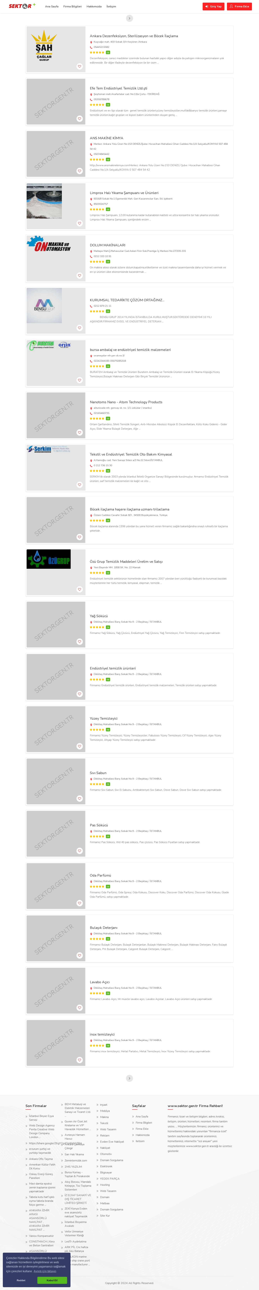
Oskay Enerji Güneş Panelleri (41, 1176)
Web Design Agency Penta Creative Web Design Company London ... (42, 1131)
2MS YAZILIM (73, 1167)
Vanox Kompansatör (41, 1236)
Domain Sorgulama (111, 1160)
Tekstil (104, 1123)
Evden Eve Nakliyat (112, 1142)
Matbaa (104, 1203)
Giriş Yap (215, 6)
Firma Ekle (241, 6)
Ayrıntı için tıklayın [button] (45, 1271)
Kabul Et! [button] (52, 1280)
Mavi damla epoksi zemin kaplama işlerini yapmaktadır (42, 1187)
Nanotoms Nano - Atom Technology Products (126, 402)
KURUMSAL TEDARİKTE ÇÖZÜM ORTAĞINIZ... (127, 300)
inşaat (103, 1105)
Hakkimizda (143, 1135)
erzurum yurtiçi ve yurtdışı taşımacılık (40, 1151)
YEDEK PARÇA (110, 1179)
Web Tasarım (108, 1129)
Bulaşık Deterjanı (103, 927)
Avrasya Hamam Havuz (75, 1137)
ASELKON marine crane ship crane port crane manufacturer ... (77, 1260)
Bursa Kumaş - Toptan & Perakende (77, 1174)
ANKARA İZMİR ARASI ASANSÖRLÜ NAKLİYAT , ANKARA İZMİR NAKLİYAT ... (39, 1220)
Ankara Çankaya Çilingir (74, 1146)
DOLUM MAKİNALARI (107, 245)
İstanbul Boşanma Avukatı (76, 1224)
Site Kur (105, 1216)
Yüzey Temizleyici (104, 718)
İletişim (111, 6)
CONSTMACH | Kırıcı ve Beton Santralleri (42, 1243)
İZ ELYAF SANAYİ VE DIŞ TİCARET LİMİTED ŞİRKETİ (78, 1199)
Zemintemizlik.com (76, 1161)
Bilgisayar (106, 1172)
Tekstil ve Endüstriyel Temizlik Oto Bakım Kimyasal (131, 454)
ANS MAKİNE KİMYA (106, 138)
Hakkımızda (94, 6)
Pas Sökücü (99, 825)
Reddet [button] (21, 1280)
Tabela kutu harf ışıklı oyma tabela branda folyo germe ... (41, 1201)
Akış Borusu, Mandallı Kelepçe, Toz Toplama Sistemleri (78, 1186)
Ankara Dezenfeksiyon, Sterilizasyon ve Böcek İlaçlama (134, 36)
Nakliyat (105, 1148)
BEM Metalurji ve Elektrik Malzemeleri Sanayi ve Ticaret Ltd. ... (78, 1110)
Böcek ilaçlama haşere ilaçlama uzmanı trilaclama (129, 509)
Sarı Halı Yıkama (74, 1154)
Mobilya (105, 1111)
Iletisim (140, 1141)
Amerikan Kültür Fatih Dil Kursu (42, 1166)
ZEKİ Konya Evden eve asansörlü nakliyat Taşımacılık (76, 1212)
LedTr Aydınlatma (75, 1242)
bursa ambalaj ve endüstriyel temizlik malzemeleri (130, 349)
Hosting (105, 1185)
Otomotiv (106, 1154)
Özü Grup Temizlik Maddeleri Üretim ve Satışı (126, 561)
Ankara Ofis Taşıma (41, 1159)
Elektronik (106, 1166)
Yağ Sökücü (99, 616)
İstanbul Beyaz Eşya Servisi (41, 1118)
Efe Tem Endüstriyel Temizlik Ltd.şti (118, 88)
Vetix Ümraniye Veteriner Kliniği (74, 1233)
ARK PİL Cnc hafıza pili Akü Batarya (76, 1249)
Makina (104, 1117)
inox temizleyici (102, 1034)
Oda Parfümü (100, 875)
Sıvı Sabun (98, 773)
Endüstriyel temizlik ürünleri (113, 668)
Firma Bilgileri (72, 6)
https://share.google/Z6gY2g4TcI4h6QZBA (55, 1143)
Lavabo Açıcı (100, 982)
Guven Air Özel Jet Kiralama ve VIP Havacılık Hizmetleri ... (78, 1125)
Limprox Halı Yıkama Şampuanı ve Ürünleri (124, 193)
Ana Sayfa (51, 6)
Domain (104, 1197)
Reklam (104, 1136)
